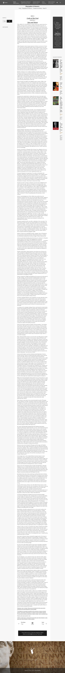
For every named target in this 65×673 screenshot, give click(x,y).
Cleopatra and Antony (37, 8)
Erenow (26, 670)
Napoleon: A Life (61, 84)
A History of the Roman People (61, 127)
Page (23, 623)
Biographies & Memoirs (27, 8)
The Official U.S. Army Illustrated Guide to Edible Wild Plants (61, 105)
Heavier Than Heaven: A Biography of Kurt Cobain (61, 66)
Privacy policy (37, 670)
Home (20, 8)
